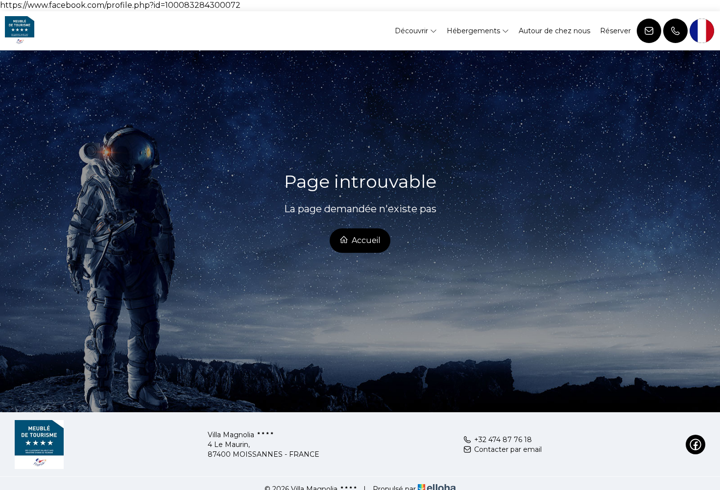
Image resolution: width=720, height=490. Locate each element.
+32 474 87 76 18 (503, 439)
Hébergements (474, 30)
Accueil (365, 240)
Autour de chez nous (554, 30)
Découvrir (412, 30)
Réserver (615, 30)
